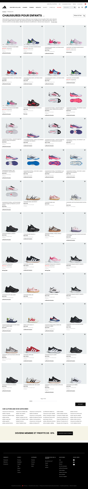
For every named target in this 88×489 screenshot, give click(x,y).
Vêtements (5, 462)
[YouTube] (74, 464)
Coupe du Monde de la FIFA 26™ (63, 419)
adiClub (46, 467)
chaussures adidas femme (76, 421)
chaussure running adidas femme (36, 415)
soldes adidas (60, 411)
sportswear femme (47, 419)
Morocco (25, 485)
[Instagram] (73, 462)
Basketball (19, 462)
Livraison (61, 462)
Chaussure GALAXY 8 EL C (71, 354)
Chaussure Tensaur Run (7, 264)
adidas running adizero (35, 419)
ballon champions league (49, 415)
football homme (20, 421)
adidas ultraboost (34, 413)
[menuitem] (15, 7)
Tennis (18, 470)
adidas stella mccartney (76, 417)
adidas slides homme (75, 419)
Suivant (80, 404)
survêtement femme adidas (49, 417)
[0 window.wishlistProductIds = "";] (82, 7)
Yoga (18, 466)
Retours (60, 464)
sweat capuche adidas (75, 415)
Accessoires (5, 464)
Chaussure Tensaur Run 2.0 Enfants (52, 264)
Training (18, 472)
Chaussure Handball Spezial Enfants (53, 233)
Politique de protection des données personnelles (49, 485)
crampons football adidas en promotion (63, 415)
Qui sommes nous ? (49, 461)
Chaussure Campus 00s (28, 264)
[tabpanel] (44, 216)
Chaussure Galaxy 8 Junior (50, 354)
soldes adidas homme (62, 413)
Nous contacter (62, 474)
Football (19, 464)
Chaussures (10, 11)
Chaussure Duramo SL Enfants (8, 233)
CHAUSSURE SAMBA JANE (50, 202)
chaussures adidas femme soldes (63, 417)
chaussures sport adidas (49, 413)
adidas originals (6, 413)
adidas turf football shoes (22, 419)
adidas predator (20, 415)
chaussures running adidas (36, 421)
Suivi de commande (63, 466)
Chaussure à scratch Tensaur (51, 294)
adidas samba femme (7, 423)
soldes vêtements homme (49, 421)
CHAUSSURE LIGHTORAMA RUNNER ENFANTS (75, 47)
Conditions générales (64, 485)
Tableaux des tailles (63, 472)
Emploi (46, 463)
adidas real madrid (20, 413)
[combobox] (69, 7)
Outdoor (18, 468)
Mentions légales (73, 485)
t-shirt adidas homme (75, 423)
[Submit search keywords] (75, 7)
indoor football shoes (21, 423)
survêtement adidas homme (49, 411)
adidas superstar (6, 419)
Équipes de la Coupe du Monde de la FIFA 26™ (63, 423)
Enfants (4, 11)
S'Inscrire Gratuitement (65, 433)
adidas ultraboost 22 (34, 423)
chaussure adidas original (8, 415)
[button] (15, 7)
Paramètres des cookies (33, 485)
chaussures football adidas (22, 411)
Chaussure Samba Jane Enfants (30, 201)
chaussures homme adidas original (8, 411)
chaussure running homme (36, 411)
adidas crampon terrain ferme (22, 417)
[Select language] (85, 4)
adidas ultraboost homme (36, 417)
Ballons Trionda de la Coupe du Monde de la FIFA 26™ (63, 421)
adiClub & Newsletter (63, 468)
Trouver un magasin (63, 476)
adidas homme (73, 411)
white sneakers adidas (48, 423)
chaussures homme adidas (76, 413)
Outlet (32, 466)
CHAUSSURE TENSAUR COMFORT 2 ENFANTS (74, 264)
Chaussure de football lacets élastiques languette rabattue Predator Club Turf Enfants (11, 203)
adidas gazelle (5, 421)
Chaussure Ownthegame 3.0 (29, 234)
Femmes (33, 462)
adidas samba (5, 417)
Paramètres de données (16, 485)
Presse (46, 465)
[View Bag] (85, 7)
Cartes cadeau (62, 470)
